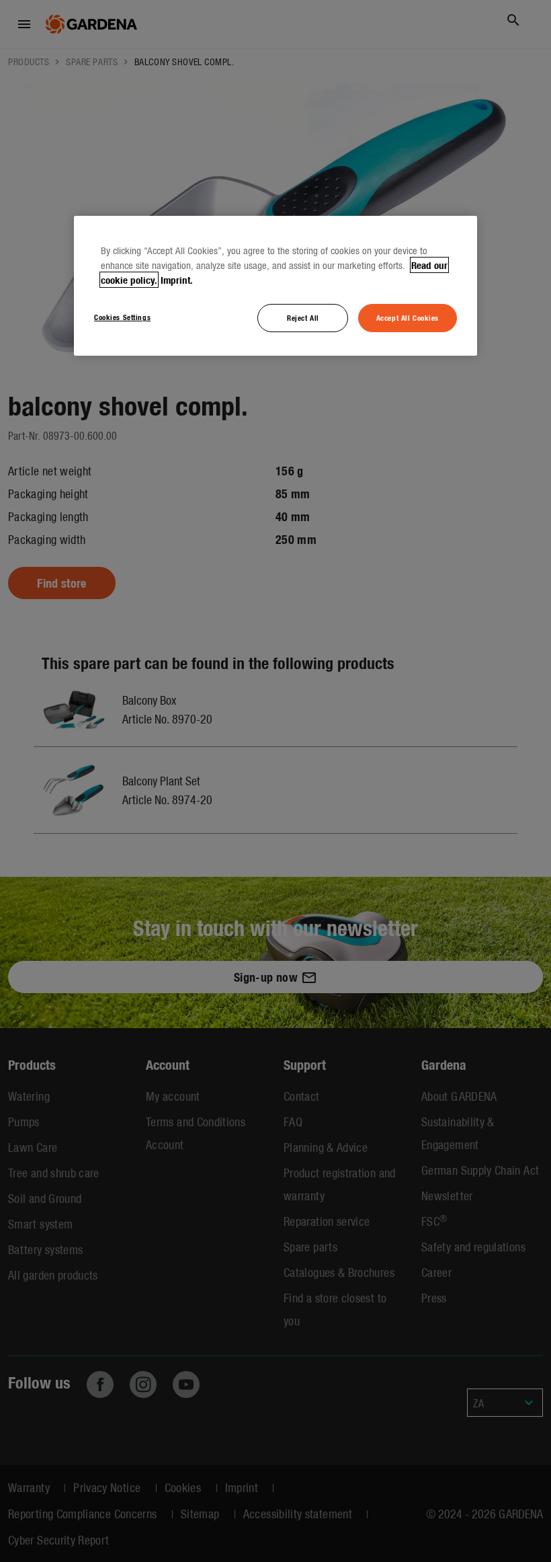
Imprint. (177, 279)
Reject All (303, 317)
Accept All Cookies (407, 317)
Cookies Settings (122, 316)
